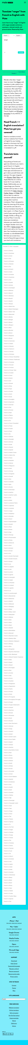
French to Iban (7, 479)
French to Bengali (8, 319)
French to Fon (7, 420)
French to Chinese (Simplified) (11, 357)
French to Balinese (8, 290)
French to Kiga (7, 532)
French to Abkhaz (8, 250)
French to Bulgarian (9, 335)
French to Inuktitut (8, 492)
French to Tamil (8, 805)
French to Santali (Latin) (10, 736)
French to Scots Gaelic (9, 739)
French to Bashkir (8, 301)
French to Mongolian (9, 649)
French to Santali (8, 734)
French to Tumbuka (9, 843)
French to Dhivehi (8, 383)
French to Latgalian (9, 566)
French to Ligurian (8, 574)
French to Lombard (9, 585)
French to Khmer (8, 529)
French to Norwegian (9, 667)
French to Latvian (8, 572)
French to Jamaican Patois (10, 503)
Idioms (14, 1026)
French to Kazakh (8, 524)
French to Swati (8, 789)
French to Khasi (8, 527)
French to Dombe (8, 391)
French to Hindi (8, 468)
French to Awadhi (8, 282)
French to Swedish (8, 792)
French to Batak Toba (9, 311)
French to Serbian (8, 744)
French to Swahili (8, 787)
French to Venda (8, 869)
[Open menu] (25, 2)
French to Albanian (8, 264)
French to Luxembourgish (10, 593)
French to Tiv (7, 824)
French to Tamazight (9, 800)
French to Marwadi (8, 633)
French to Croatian (8, 372)
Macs (18, 177)
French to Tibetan (8, 819)
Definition (14, 1023)
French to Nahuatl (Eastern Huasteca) (13, 657)
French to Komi (8, 545)
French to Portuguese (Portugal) (12, 699)
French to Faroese (8, 410)
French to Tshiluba (8, 832)
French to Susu (7, 784)
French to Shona (8, 755)
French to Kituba (8, 540)
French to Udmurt (8, 856)
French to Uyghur (8, 864)
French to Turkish (8, 845)
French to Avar (7, 279)
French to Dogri (8, 388)
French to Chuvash (8, 364)
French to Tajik (7, 797)
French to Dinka (8, 386)
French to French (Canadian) (11, 423)
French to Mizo (8, 646)
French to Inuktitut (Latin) (10, 495)
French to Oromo (8, 678)
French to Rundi (8, 718)
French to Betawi (8, 322)
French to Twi (7, 853)
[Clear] (24, 39)
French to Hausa (8, 457)
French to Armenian (9, 274)
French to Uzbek (8, 867)
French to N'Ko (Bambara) (10, 654)
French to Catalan (8, 343)
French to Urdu (8, 861)
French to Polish (8, 694)
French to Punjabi (8, 702)
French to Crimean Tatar (10, 370)
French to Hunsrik (8, 476)
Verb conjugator (14, 1013)
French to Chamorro (9, 349)
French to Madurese (9, 598)
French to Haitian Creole (10, 452)
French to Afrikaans (9, 261)
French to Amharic (8, 269)
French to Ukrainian (9, 859)
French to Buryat (8, 338)
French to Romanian (9, 715)
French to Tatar (8, 808)
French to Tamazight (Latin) (11, 803)
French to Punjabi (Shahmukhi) (12, 704)
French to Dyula (8, 396)
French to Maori (8, 625)
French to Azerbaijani (9, 287)
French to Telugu (8, 811)
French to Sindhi (8, 763)
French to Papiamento (9, 686)
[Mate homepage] (7, 2)
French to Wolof (8, 882)
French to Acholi (8, 256)
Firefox (6, 193)
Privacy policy (14, 977)
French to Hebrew (8, 463)
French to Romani (8, 712)
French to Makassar (9, 604)
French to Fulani (8, 431)
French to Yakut (8, 888)
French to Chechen (9, 351)
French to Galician (8, 436)
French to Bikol (8, 327)
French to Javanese (9, 508)
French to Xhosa (8, 885)
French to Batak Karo (9, 306)
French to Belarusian (9, 314)
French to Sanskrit (8, 731)
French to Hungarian (9, 473)
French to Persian (8, 691)
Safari (15, 191)
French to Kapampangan (10, 521)
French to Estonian (8, 404)
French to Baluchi (8, 293)
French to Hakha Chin (9, 455)
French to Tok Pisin (9, 827)
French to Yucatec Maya (10, 896)
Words (14, 1021)
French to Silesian (8, 760)
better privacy (16, 227)
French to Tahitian (8, 795)
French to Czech (8, 375)
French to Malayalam (9, 614)
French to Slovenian (9, 771)
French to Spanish (8, 779)
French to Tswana (8, 837)
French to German (8, 442)
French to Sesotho (8, 747)
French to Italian (8, 500)
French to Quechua (9, 710)
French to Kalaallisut (9, 513)
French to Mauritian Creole (11, 635)
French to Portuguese (9, 697)
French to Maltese (8, 617)
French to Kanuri (8, 519)
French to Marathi (8, 627)
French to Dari (7, 380)
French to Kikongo (8, 534)
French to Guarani (8, 447)
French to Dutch (8, 394)
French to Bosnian (8, 330)
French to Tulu (7, 840)
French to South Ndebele (10, 776)
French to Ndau (8, 659)
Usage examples (14, 1018)
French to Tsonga (8, 835)
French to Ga (7, 434)
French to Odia (7, 675)
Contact (14, 985)
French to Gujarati (8, 449)
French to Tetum (8, 813)
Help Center (8, 923)
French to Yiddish (8, 890)
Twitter (14, 988)
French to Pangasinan (9, 683)
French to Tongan (8, 829)
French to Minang (8, 643)
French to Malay (8, 609)
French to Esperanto (9, 402)
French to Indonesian (9, 489)
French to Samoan (8, 726)
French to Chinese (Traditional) (12, 359)
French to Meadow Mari (10, 638)
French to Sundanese (9, 782)
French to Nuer (7, 670)
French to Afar (7, 258)
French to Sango (8, 728)
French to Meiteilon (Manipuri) (11, 641)
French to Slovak (8, 768)
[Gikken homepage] (7, 1033)
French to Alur (7, 266)
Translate (21, 52)
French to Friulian (8, 428)
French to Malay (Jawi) (10, 612)
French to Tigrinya (8, 821)
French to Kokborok (9, 542)
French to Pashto (8, 689)
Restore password (14, 971)
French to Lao (7, 564)
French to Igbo (7, 484)
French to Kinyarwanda (10, 537)
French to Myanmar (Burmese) (11, 651)
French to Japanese (9, 505)
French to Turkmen (8, 848)
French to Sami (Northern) (10, 723)
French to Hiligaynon (9, 465)
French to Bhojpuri (8, 325)
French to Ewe (7, 407)
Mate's (19, 82)
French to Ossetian (8, 681)
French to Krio (7, 553)
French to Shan (8, 752)
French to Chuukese (9, 362)
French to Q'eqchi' (8, 707)
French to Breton (8, 333)
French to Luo (7, 590)
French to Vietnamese (9, 874)
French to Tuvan (8, 851)
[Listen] (5, 52)
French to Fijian (8, 412)
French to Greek (8, 444)
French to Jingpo (8, 511)
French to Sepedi (8, 742)
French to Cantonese (9, 341)
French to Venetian (8, 872)
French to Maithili (8, 601)
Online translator (14, 1010)
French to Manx (8, 622)
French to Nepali (8, 662)
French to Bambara (9, 295)
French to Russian (8, 720)
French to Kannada (8, 516)
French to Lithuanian (9, 582)
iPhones (9, 177)
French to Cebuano (9, 346)
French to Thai (7, 816)
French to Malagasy (9, 606)
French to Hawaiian (9, 460)
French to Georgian (9, 439)
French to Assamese (9, 277)
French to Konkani (8, 548)
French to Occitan (8, 673)
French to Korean (8, 550)
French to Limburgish (9, 577)
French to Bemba (8, 317)
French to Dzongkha (9, 399)
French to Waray (8, 877)
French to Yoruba (8, 893)
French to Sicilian (8, 758)
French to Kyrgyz (8, 561)
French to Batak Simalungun (11, 309)
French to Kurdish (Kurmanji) (11, 556)
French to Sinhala (8, 766)
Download (19, 923)
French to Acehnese (9, 253)
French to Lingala (8, 580)
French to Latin (8, 569)
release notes (14, 923)
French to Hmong (8, 471)
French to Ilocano (8, 487)
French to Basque (8, 303)
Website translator (14, 1008)
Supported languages (14, 966)
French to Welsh (8, 880)
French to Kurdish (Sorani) (10, 558)
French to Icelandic (9, 481)
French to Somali (8, 774)
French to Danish (8, 378)
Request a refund (14, 969)
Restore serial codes (14, 974)
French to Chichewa (9, 354)
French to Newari (8, 665)
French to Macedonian (9, 596)
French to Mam (8, 619)
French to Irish (7, 497)
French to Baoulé (8, 298)
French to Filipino (8, 415)
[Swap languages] (14, 35)
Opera (11, 193)
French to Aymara (8, 285)
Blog (14, 991)
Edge (17, 193)
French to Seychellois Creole (11, 750)
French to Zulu (7, 901)
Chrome (19, 191)
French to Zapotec (8, 898)
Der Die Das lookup (14, 1015)
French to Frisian (8, 426)
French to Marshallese (9, 630)
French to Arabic (8, 272)
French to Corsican (9, 367)
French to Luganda (8, 588)
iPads (14, 177)
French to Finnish (8, 418)
